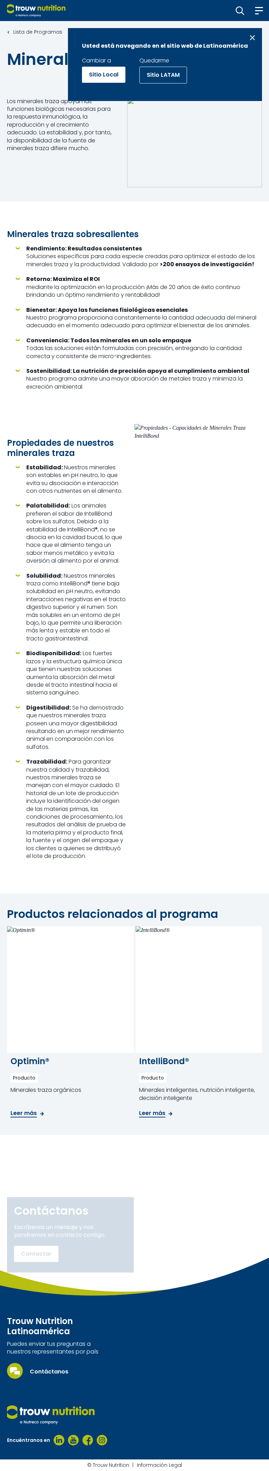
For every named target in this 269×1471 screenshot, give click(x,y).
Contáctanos (49, 1372)
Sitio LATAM (163, 75)
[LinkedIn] (59, 1440)
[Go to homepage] (36, 10)
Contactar (36, 1254)
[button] (240, 10)
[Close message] (252, 37)
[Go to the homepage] (51, 1414)
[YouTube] (73, 1440)
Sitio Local (103, 74)
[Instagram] (102, 1440)
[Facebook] (87, 1440)
